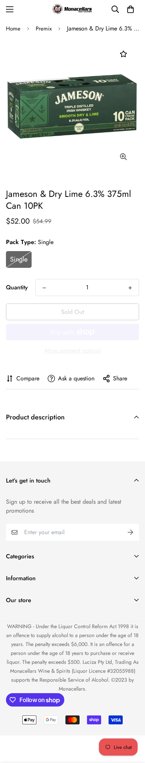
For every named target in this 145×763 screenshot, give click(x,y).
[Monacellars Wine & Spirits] (72, 9)
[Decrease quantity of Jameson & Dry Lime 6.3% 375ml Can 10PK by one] (44, 287)
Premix (44, 29)
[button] (130, 9)
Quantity (17, 287)
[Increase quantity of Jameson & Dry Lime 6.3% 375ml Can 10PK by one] (130, 287)
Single (19, 259)
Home (13, 29)
